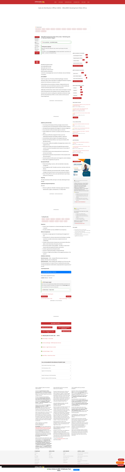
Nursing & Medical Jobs (45, 221)
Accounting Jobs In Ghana (77, 55)
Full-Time (37, 47)
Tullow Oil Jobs (38, 31)
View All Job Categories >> (78, 65)
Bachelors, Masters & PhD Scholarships (56, 378)
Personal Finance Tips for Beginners (83, 463)
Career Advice (65, 459)
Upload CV (65, 460)
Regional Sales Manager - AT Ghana (65, 298)
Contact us (36, 457)
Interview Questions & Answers (68, 456)
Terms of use (37, 460)
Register (50, 452)
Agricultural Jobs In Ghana (77, 63)
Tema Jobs (65, 221)
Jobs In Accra (75, 73)
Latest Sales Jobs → (120, 462)
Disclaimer (36, 463)
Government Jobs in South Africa (83, 452)
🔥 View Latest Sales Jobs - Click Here (49, 272)
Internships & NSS (43, 31)
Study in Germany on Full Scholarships (56, 375)
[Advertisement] (62, 17)
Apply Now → (121, 459)
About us (36, 452)
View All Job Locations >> (78, 81)
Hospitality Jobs (52, 221)
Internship (75, 95)
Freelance (75, 90)
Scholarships (65, 462)
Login (50, 454)
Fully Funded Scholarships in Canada (56, 365)
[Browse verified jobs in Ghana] (81, 167)
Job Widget (36, 456)
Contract (74, 87)
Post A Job (50, 456)
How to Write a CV (66, 457)
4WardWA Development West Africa (37, 39)
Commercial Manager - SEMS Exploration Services (51, 342)
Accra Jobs (61, 221)
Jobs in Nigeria (80, 457)
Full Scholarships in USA (56, 368)
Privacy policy (37, 462)
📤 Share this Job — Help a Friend (56, 289)
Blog (35, 454)
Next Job (68, 296)
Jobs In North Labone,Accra (77, 78)
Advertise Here (37, 459)
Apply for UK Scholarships (56, 370)
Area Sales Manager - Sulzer (47, 351)
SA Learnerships (80, 454)
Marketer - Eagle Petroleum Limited (49, 347)
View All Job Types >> (77, 98)
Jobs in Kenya (80, 459)
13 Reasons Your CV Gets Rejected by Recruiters (81, 128)
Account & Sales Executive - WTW (46, 298)
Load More (75, 117)
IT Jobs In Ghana (76, 60)
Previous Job (45, 296)
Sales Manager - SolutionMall (47, 338)
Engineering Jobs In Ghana (77, 58)
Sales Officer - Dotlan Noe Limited (48, 355)
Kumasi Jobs (56, 221)
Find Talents (51, 457)
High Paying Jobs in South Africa (83, 456)
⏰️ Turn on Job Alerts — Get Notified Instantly (56, 42)
